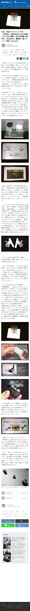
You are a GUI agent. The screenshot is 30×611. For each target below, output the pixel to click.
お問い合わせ (20, 606)
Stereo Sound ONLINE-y (13, 46)
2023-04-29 (9, 44)
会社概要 (3, 604)
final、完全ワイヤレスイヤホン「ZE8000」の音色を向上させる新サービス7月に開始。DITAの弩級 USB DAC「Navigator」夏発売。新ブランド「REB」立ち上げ (15, 36)
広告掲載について (10, 606)
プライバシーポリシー (12, 604)
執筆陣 (18, 608)
